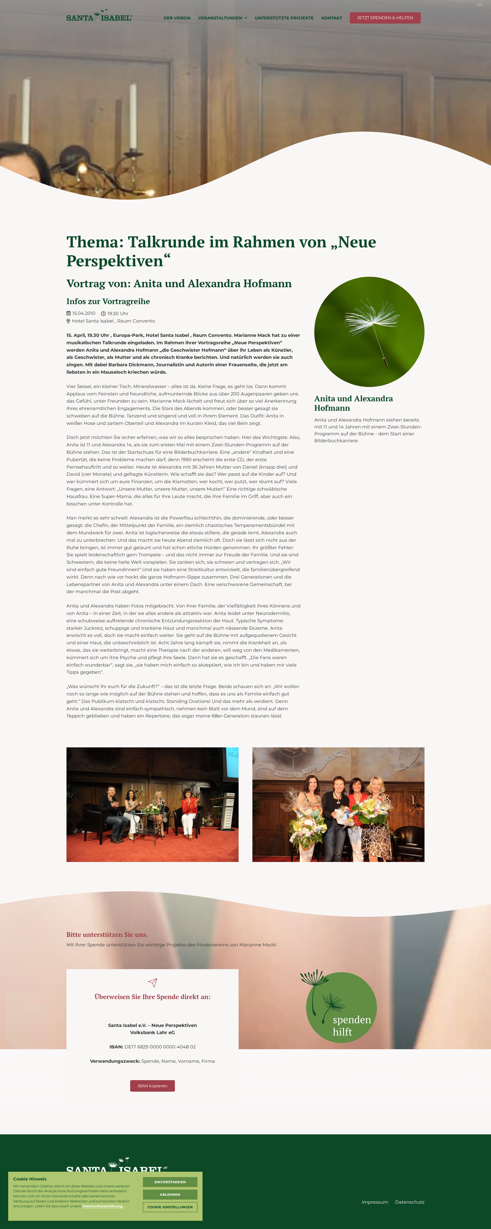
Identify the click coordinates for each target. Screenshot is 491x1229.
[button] (245, 17)
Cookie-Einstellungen (170, 1207)
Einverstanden (170, 1182)
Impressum (375, 1202)
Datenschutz (410, 1202)
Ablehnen (170, 1194)
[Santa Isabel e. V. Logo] (99, 18)
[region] (105, 1196)
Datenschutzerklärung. (103, 1206)
